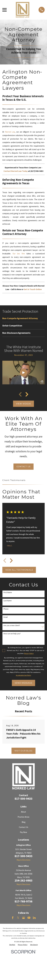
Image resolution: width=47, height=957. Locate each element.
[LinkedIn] (34, 917)
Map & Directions (23, 860)
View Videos (23, 403)
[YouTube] (29, 917)
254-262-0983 (23, 880)
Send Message (23, 683)
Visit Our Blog (23, 750)
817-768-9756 (23, 901)
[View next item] (11, 560)
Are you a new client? (12, 625)
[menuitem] (23, 318)
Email (6, 617)
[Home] (22, 10)
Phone (6, 609)
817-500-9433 (23, 798)
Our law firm (19, 253)
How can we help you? (12, 634)
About (23, 812)
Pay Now (23, 832)
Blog (23, 822)
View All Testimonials (19, 570)
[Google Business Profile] (23, 917)
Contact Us (23, 466)
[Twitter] (18, 917)
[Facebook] (12, 917)
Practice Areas (23, 817)
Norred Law (10, 132)
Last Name (8, 601)
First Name (8, 592)
